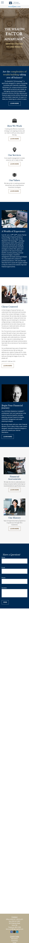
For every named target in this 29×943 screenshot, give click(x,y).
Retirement (14, 939)
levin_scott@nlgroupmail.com (14, 929)
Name (3, 557)
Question (4, 588)
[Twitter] (14, 932)
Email (3, 567)
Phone (3, 577)
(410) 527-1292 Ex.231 (16, 919)
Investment (14, 941)
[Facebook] (11, 932)
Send (5, 602)
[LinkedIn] (17, 932)
